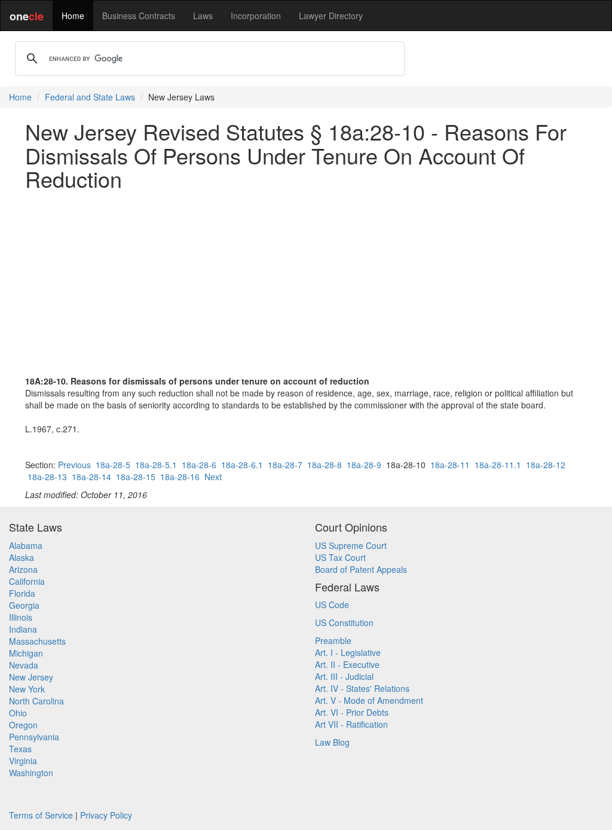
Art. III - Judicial (344, 676)
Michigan (26, 653)
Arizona (23, 569)
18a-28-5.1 (156, 465)
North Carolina (36, 701)
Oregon (23, 725)
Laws (203, 16)
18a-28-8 (324, 465)
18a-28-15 (135, 477)
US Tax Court (340, 557)
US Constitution (344, 622)
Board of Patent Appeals (361, 569)
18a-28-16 (180, 477)
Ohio (18, 713)
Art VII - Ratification (351, 724)
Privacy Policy (106, 815)
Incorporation (256, 16)
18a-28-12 (545, 465)
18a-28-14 (91, 477)
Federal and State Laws (90, 97)
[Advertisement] (306, 283)
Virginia (23, 761)
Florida (22, 593)
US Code (332, 605)
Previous (74, 465)
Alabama (25, 545)
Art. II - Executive (347, 664)
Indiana (23, 629)
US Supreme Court (351, 545)
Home (73, 16)
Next (213, 477)
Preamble (333, 640)
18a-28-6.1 (242, 465)
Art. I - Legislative (348, 652)
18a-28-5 (113, 465)
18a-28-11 (450, 465)
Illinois (20, 617)
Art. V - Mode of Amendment (369, 700)
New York (27, 689)
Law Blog (332, 742)
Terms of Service (41, 815)
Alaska (21, 557)
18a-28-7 (285, 465)
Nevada (23, 665)
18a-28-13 (47, 477)
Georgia (24, 605)
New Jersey (31, 677)
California (27, 581)
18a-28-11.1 (498, 465)
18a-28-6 (199, 465)
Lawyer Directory (331, 16)
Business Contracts (138, 16)
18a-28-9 (364, 465)
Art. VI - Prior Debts (351, 712)
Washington (31, 773)
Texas (20, 749)
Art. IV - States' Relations (362, 688)
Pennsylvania (34, 737)
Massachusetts (37, 641)
